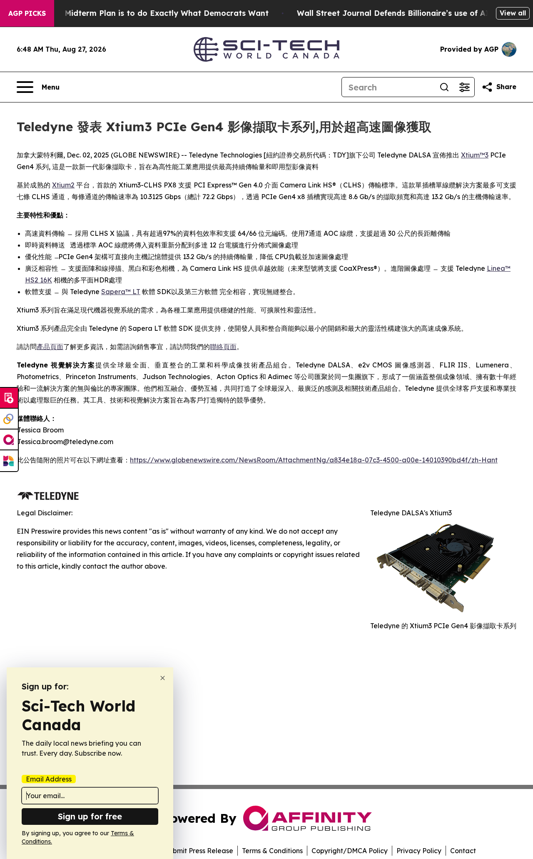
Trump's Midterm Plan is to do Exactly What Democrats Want (150, 13)
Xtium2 (63, 185)
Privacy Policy (418, 851)
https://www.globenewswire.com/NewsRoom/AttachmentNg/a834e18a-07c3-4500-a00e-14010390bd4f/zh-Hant (314, 460)
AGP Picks (27, 13)
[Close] (163, 678)
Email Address (49, 779)
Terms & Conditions (272, 851)
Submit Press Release (198, 851)
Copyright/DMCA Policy (349, 851)
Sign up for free (90, 816)
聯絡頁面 (223, 346)
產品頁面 (50, 346)
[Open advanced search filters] (464, 87)
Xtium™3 (474, 155)
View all (513, 13)
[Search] (444, 87)
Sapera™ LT (120, 291)
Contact (463, 851)
